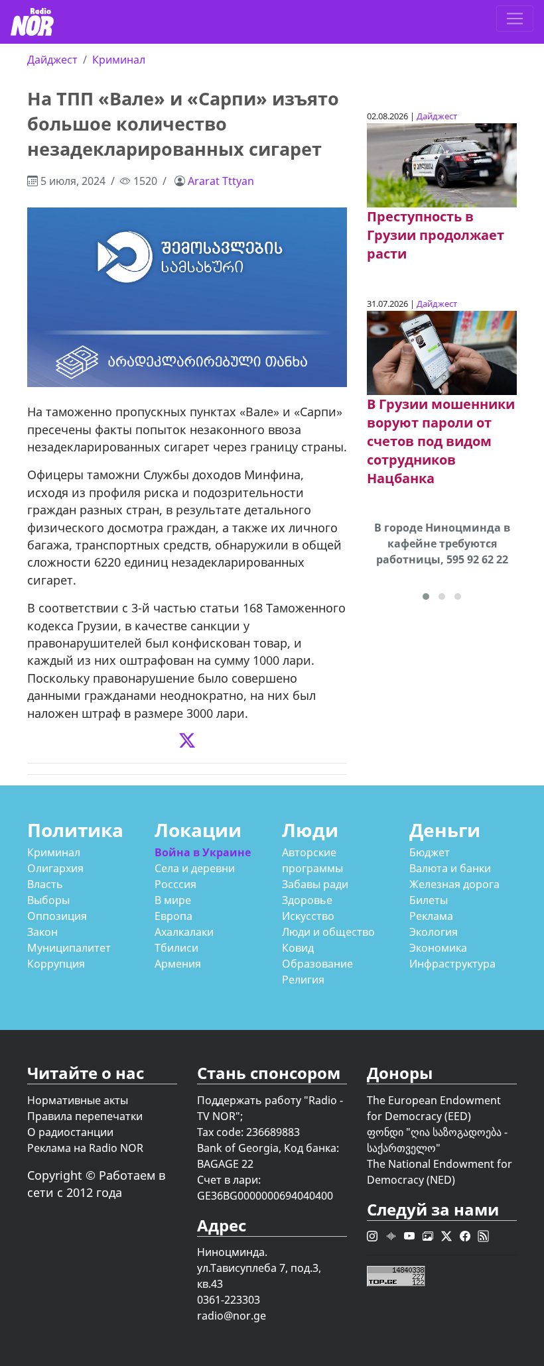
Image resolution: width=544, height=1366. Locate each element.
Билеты (428, 900)
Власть (45, 884)
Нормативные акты (77, 1100)
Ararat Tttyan (221, 181)
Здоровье (307, 900)
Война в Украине (203, 852)
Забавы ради (315, 884)
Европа (173, 916)
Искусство (308, 916)
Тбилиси (176, 947)
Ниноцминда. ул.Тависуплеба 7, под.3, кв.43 (259, 1268)
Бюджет (429, 852)
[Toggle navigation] (514, 18)
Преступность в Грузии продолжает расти (435, 234)
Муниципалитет (69, 947)
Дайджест (52, 59)
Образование (317, 963)
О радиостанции (70, 1132)
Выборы (48, 900)
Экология (433, 932)
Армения (178, 963)
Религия (303, 979)
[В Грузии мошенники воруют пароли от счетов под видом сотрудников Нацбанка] (442, 352)
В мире (173, 900)
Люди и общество (328, 932)
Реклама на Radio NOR (85, 1148)
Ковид (298, 947)
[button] (426, 596)
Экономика (438, 947)
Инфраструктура (452, 963)
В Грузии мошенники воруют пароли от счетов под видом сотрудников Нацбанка (441, 441)
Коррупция (56, 963)
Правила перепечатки (85, 1116)
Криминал (118, 59)
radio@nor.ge (231, 1315)
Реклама (431, 916)
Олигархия (55, 868)
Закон (42, 932)
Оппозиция (57, 916)
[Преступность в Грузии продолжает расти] (442, 164)
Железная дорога (454, 884)
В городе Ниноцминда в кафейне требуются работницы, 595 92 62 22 (442, 543)
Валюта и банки (450, 868)
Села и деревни (195, 868)
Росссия (175, 884)
